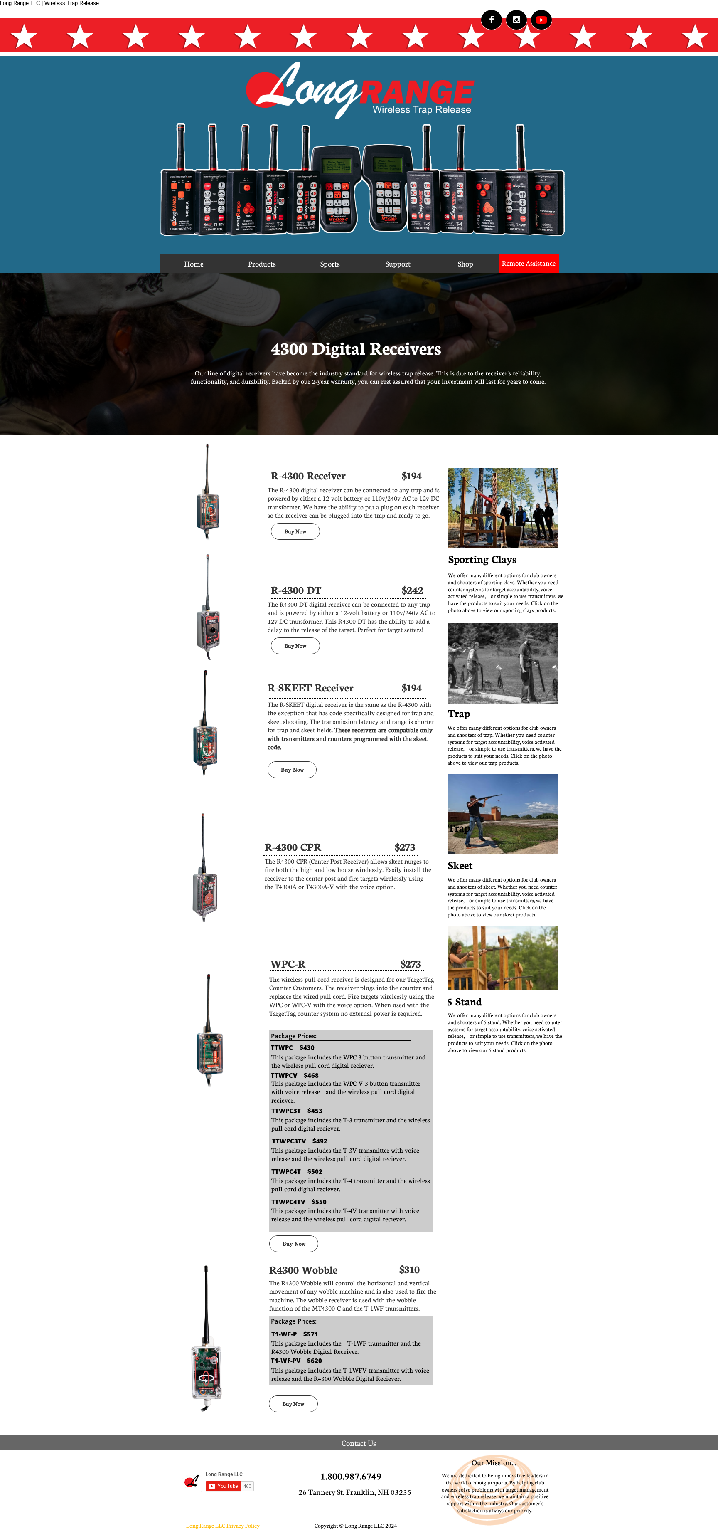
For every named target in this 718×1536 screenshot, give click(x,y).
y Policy (250, 1525)
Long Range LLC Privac (213, 1525)
